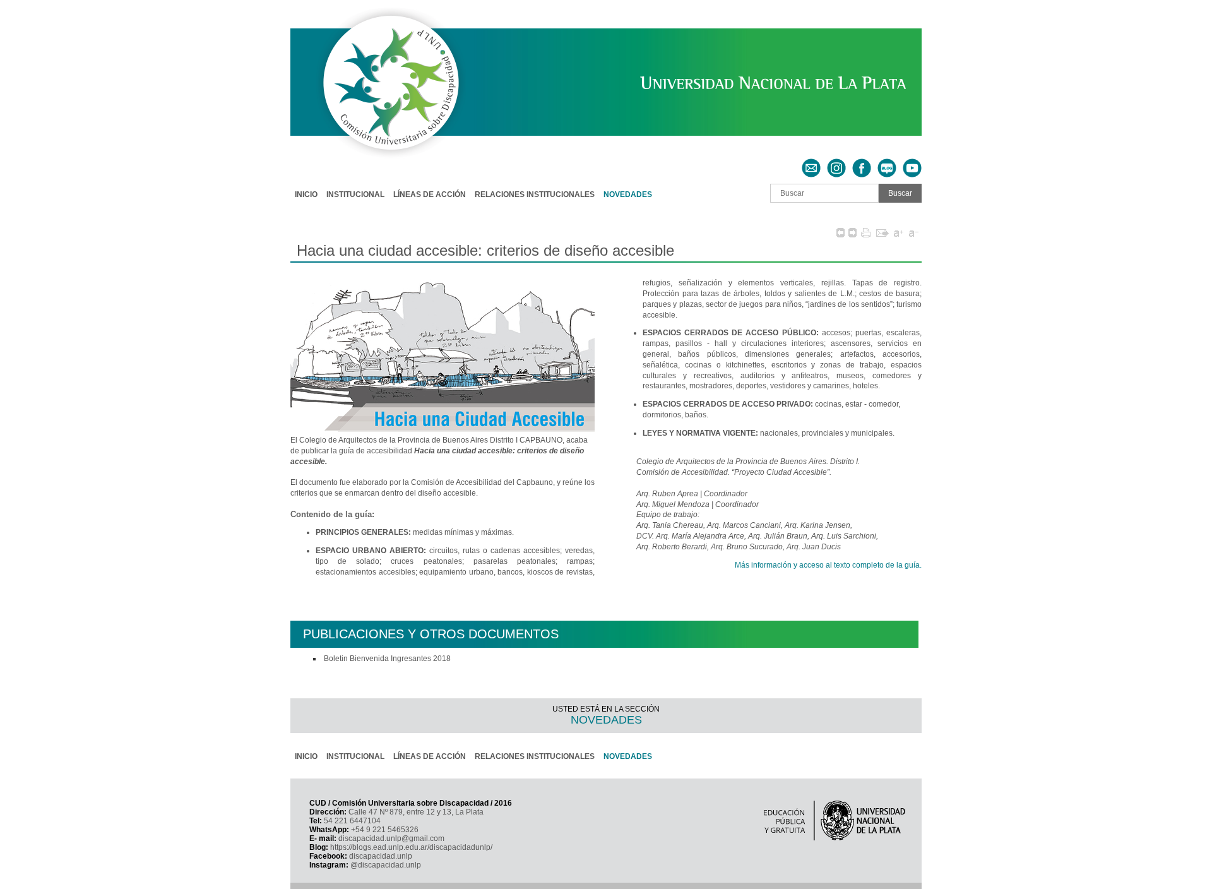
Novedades (627, 194)
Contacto (811, 162)
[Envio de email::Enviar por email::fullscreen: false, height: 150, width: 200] (882, 232)
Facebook (861, 162)
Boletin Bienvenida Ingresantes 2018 (387, 658)
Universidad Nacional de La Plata (710, 80)
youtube (912, 162)
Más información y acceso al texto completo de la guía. (828, 565)
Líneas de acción (429, 194)
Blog (886, 162)
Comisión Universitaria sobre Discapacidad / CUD (378, 16)
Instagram (836, 162)
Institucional (355, 194)
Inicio (306, 194)
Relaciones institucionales (535, 194)
